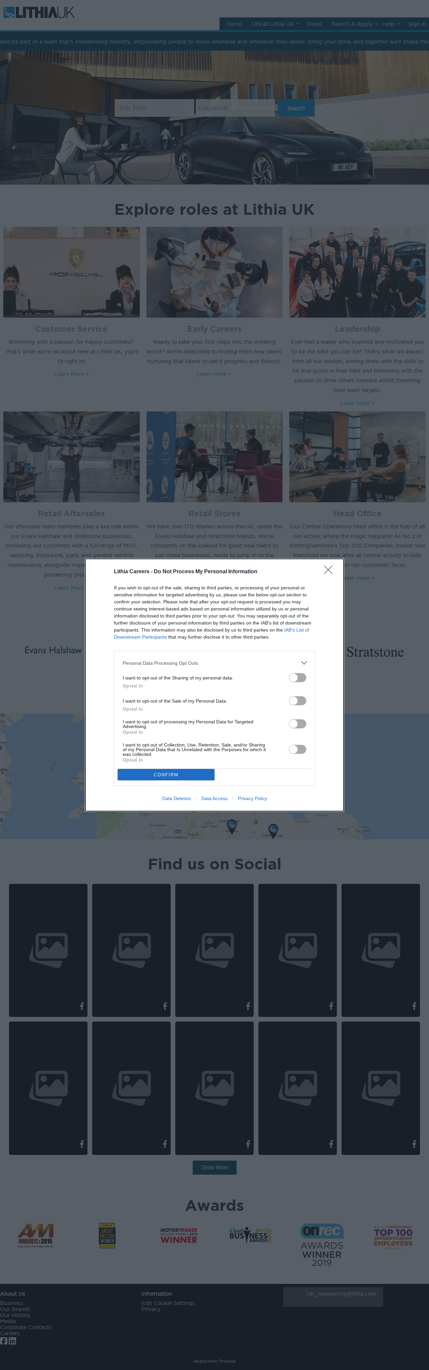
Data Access (214, 798)
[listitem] (214, 662)
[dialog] (214, 685)
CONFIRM (166, 774)
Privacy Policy (252, 798)
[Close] (330, 572)
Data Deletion (176, 798)
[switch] (297, 677)
